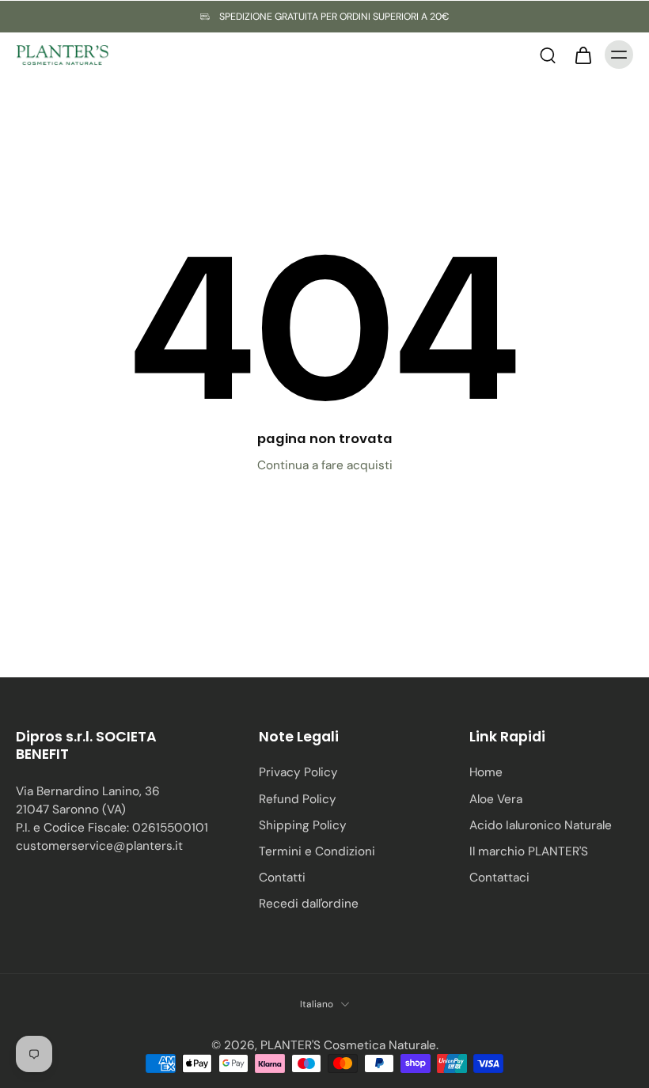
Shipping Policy (303, 825)
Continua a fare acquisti (325, 465)
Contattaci (499, 877)
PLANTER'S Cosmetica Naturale (348, 1045)
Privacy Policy (298, 772)
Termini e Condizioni (317, 851)
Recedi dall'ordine (309, 904)
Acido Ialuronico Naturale (540, 825)
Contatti (282, 877)
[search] (547, 54)
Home (486, 772)
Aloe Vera (495, 799)
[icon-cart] (582, 54)
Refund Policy (297, 799)
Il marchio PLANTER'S (528, 851)
